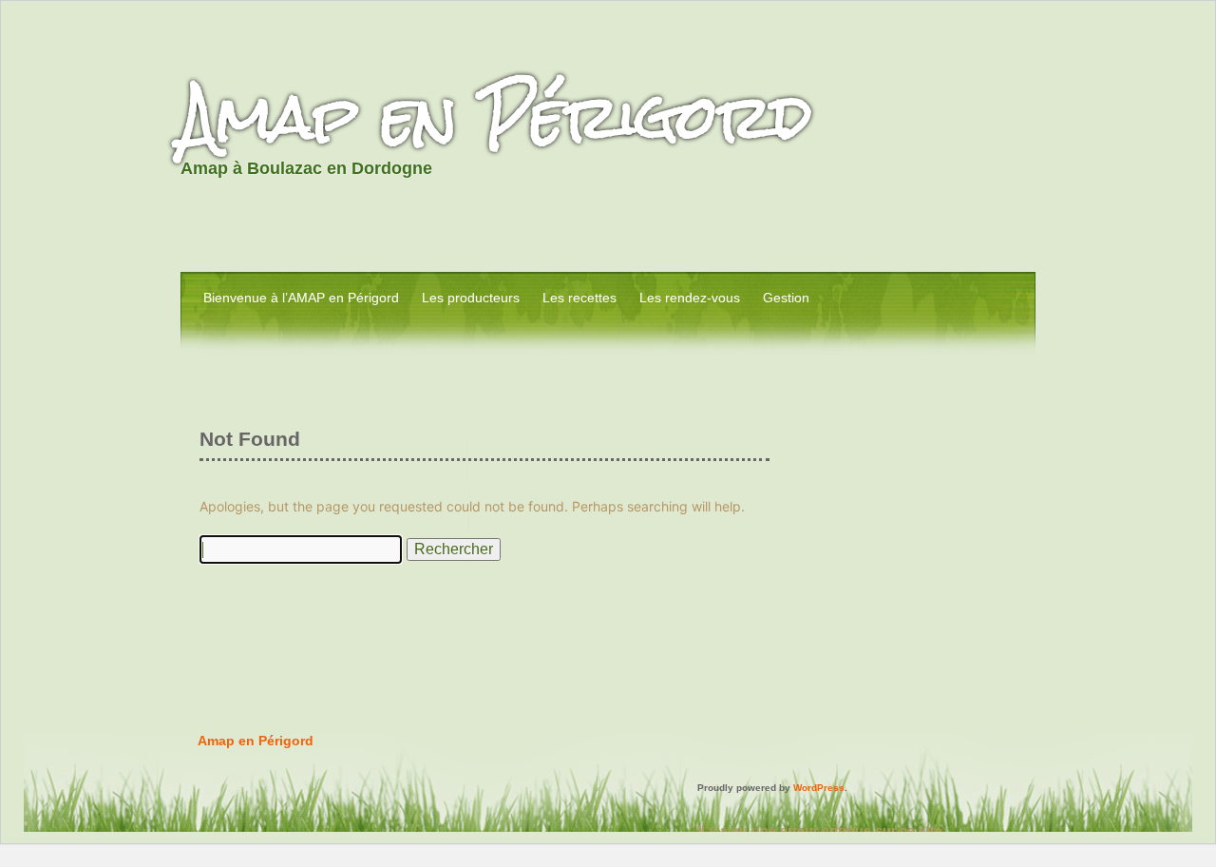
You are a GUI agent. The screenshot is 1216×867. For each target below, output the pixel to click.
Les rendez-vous (689, 297)
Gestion (786, 297)
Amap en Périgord (496, 116)
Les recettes (579, 297)
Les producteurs (471, 297)
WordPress (819, 787)
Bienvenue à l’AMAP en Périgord (301, 297)
